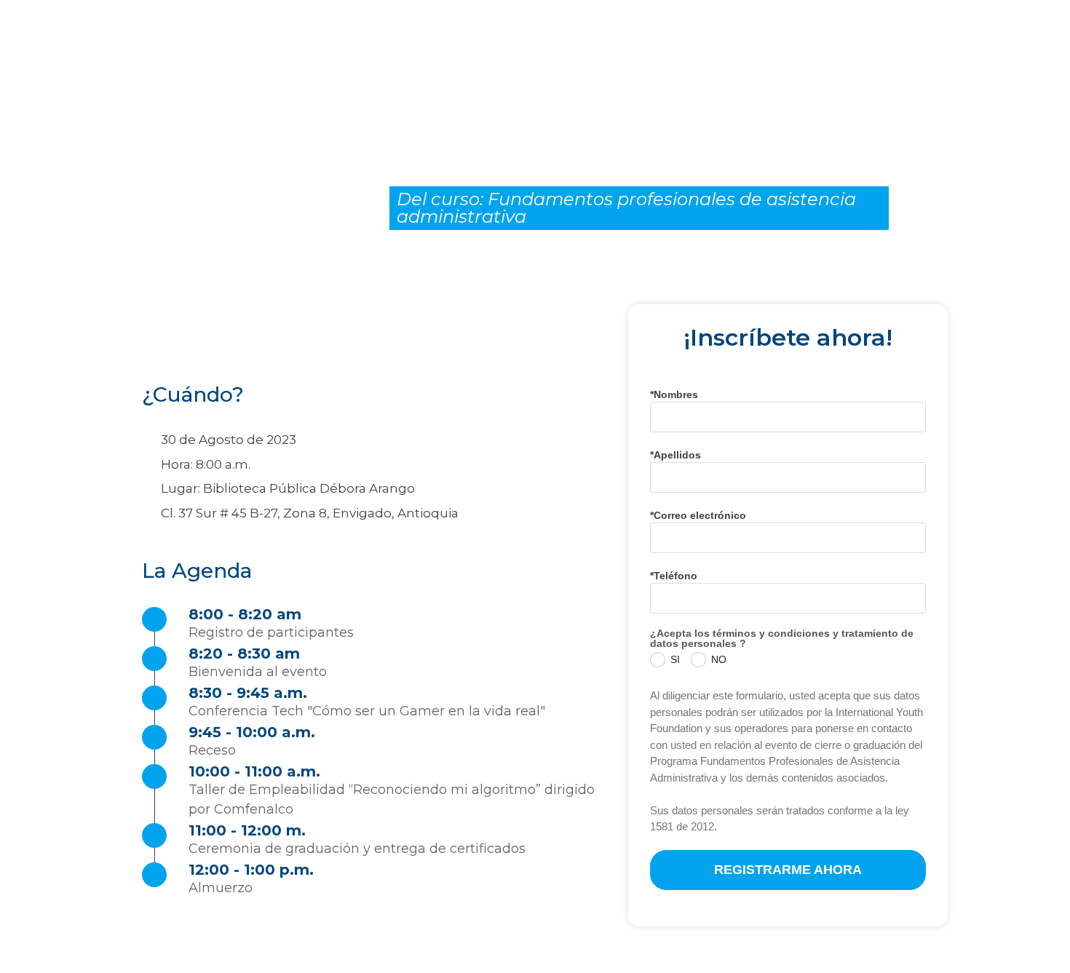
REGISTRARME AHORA (788, 869)
